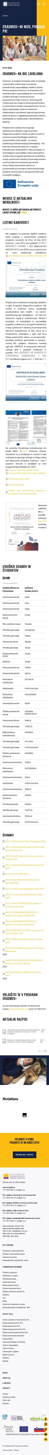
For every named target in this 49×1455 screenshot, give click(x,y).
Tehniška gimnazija (9, 1279)
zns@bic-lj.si (21, 1205)
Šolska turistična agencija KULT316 (15, 1332)
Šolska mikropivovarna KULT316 (14, 1329)
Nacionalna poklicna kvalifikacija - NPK (16, 1307)
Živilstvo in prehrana (10, 1273)
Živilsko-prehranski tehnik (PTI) (13, 1292)
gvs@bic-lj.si (21, 1198)
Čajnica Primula (8, 1348)
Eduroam (6, 1403)
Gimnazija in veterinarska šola (13, 1251)
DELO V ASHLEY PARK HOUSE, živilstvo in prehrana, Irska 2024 (23, 905)
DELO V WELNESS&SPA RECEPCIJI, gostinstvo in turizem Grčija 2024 (21, 923)
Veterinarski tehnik (9, 1282)
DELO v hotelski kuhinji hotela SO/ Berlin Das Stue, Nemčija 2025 (24, 848)
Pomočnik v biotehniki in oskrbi (14, 1304)
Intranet (5, 1394)
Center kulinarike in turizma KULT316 (16, 1320)
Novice (5, 1373)
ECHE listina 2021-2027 (19, 479)
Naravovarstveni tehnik (11, 1285)
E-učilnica (7, 1383)
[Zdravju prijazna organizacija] (37, 1422)
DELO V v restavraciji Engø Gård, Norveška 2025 (23, 896)
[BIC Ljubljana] (14, 1179)
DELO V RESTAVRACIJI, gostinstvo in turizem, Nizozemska (25, 950)
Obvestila (6, 1378)
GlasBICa (6, 1358)
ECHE (24, 451)
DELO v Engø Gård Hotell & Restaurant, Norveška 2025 (22, 881)
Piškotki (16, 1450)
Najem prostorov (8, 1355)
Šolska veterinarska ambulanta (13, 1336)
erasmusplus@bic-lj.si (18, 1009)
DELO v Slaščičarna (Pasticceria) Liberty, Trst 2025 (24, 866)
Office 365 (6, 1400)
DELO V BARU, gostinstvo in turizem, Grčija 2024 (23, 941)
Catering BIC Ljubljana (11, 1352)
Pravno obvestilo (7, 1450)
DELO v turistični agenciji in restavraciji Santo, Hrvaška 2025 (25, 857)
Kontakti (6, 1388)
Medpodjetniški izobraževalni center (15, 1260)
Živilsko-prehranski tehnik (12, 1288)
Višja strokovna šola (10, 1257)
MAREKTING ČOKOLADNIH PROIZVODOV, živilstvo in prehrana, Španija (23, 962)
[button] (24, 1084)
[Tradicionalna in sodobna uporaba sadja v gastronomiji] (24, 1436)
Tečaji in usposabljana (10, 1345)
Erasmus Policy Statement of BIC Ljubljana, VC (28, 473)
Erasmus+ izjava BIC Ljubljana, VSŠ (23, 470)
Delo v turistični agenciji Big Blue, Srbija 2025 (24, 888)
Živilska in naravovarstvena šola (14, 1254)
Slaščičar (6, 1295)
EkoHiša (5, 1361)
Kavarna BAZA (8, 1339)
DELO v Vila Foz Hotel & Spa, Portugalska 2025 (25, 841)
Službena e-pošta (9, 1397)
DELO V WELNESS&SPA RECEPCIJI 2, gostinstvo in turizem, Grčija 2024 (22, 914)
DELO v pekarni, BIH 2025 (16, 874)
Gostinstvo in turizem (10, 1276)
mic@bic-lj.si (21, 1221)
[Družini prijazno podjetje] (5, 1420)
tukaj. (24, 212)
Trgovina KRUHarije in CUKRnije (14, 1342)
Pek (4, 1298)
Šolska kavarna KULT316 (11, 1326)
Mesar (5, 1301)
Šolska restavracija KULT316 (13, 1323)
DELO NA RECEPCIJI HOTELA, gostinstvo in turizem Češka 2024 (24, 932)
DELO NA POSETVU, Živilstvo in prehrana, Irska (23, 974)
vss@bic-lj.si (21, 1213)
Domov (5, 16)
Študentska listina (16, 484)
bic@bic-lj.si (20, 1190)
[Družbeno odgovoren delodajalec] (18, 1420)
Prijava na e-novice (24, 1154)
